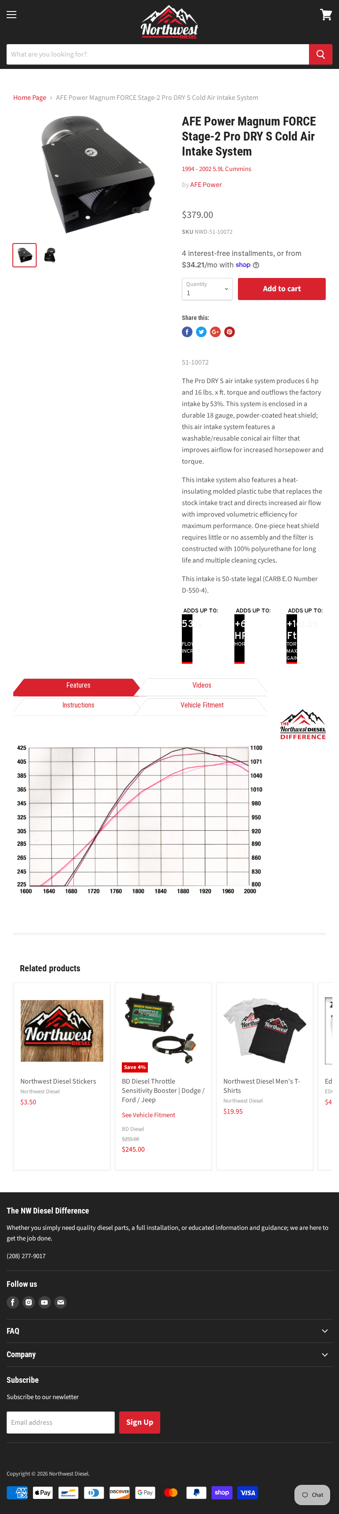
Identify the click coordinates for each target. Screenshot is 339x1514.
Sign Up (139, 1422)
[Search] (320, 54)
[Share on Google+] (215, 332)
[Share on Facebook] (187, 332)
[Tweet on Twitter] (201, 332)
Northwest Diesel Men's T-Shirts (261, 1086)
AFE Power (206, 185)
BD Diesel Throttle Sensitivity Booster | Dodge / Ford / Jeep (163, 1091)
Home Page (29, 98)
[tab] (78, 686)
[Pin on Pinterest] (229, 332)
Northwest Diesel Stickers (58, 1081)
